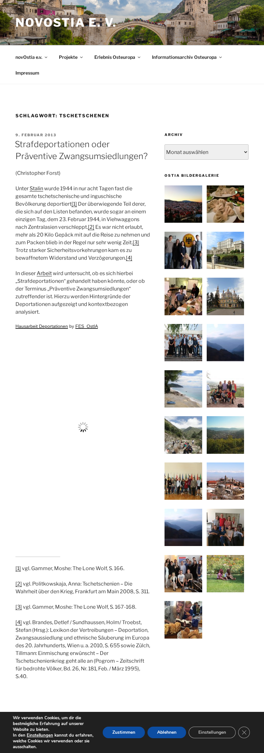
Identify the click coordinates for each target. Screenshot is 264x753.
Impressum (27, 73)
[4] (129, 258)
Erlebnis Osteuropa (114, 57)
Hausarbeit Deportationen (41, 326)
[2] (91, 227)
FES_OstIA (86, 326)
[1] (74, 204)
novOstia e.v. (28, 57)
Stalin (36, 188)
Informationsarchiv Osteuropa (184, 57)
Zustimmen (123, 732)
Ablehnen (166, 732)
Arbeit (44, 273)
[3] (136, 242)
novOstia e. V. (66, 22)
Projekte (68, 57)
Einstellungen (40, 735)
